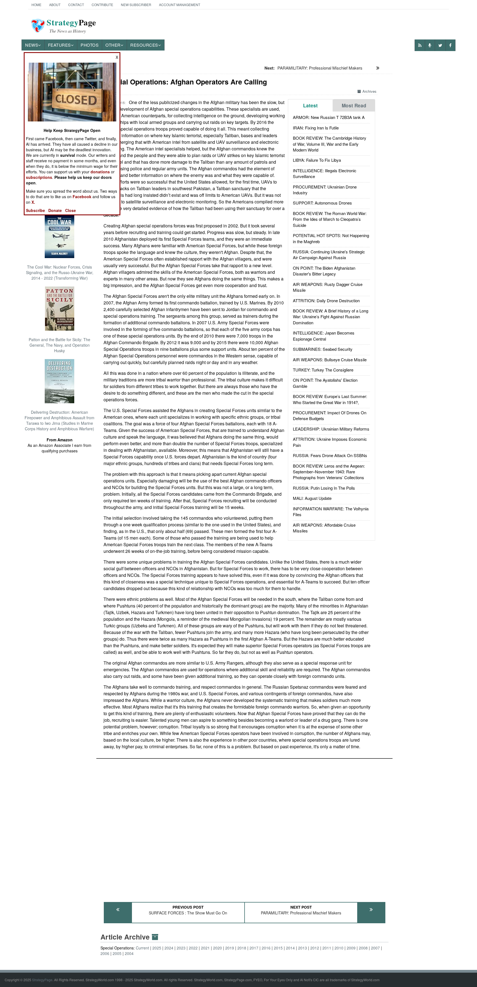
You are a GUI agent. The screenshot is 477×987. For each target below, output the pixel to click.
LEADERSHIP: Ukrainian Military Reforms (331, 429)
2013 (302, 948)
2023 (181, 948)
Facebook (82, 196)
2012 (314, 948)
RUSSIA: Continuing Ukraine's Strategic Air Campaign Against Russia (329, 254)
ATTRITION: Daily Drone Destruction (326, 300)
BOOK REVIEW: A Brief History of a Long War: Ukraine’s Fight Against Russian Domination (330, 316)
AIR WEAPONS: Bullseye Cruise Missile (330, 359)
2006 (104, 953)
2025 (156, 948)
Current (142, 948)
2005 (117, 953)
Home (36, 4)
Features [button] (59, 45)
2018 (241, 948)
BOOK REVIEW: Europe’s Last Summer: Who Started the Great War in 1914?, (330, 399)
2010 (339, 948)
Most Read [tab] (354, 105)
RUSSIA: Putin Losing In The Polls (324, 488)
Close (70, 210)
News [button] (31, 45)
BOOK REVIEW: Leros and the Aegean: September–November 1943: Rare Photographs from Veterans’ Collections (329, 472)
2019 (229, 948)
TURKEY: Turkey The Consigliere (323, 370)
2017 (254, 948)
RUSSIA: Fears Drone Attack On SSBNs (330, 455)
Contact (76, 4)
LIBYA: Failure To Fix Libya (317, 160)
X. (33, 202)
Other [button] (113, 45)
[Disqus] (244, 828)
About (54, 4)
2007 (375, 948)
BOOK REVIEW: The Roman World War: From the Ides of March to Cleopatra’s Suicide (330, 219)
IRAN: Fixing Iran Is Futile (316, 128)
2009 (351, 948)
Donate (55, 210)
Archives (369, 91)
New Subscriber (136, 4)
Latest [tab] (310, 105)
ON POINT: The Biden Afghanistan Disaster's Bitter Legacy (324, 271)
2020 (217, 948)
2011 (326, 948)
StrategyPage (42, 979)
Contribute (102, 4)
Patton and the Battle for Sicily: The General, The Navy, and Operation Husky (59, 345)
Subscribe (35, 210)
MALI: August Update (312, 498)
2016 (266, 948)
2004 (129, 953)
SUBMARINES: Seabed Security (323, 349)
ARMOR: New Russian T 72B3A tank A (329, 117)
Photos (90, 45)
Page (71, 26)
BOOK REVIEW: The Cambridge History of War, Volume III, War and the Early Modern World (329, 144)
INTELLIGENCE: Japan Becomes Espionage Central (323, 335)
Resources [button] (144, 45)
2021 (205, 948)
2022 (193, 948)
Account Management (179, 4)
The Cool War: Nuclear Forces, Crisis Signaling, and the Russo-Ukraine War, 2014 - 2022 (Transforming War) (59, 272)
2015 (278, 948)
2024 (169, 948)
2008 (363, 948)
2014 (290, 948)
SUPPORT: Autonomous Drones (322, 203)
